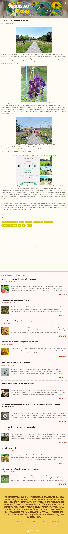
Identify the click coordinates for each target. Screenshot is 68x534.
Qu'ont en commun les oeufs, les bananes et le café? (21, 383)
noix (24, 225)
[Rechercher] (65, 3)
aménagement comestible (9, 222)
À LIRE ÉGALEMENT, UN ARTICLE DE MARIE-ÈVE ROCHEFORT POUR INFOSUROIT (34, 155)
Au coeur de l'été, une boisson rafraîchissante (18, 279)
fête (41, 222)
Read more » (63, 294)
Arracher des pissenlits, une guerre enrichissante (20, 342)
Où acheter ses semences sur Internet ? (16, 300)
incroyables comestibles (9, 225)
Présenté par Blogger (35, 530)
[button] (65, 20)
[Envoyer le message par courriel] (2, 218)
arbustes (28, 222)
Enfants (35, 222)
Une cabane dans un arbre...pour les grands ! (18, 427)
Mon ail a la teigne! (8, 448)
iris (19, 225)
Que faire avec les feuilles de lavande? (16, 362)
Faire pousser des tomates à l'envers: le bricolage (20, 469)
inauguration (48, 222)
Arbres (22, 222)
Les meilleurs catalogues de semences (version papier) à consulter (26, 321)
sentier (29, 225)
